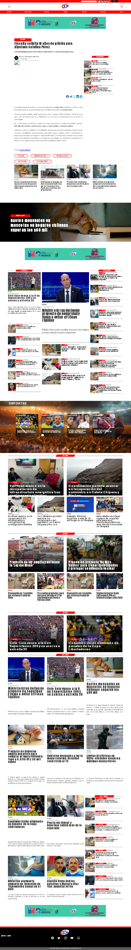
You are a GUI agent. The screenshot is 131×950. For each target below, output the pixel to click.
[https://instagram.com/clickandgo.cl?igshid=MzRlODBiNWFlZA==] (65, 939)
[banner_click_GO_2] (65, 28)
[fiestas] (88, 89)
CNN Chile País (25, 150)
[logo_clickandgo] (65, 9)
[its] (94, 314)
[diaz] (94, 326)
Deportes (21, 415)
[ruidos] (88, 72)
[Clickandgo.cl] (9, 7)
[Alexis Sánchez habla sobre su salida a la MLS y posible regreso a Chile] (12, 375)
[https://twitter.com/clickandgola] (58, 939)
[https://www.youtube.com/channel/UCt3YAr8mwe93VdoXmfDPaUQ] (71, 939)
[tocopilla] (88, 81)
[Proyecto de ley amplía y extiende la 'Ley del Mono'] (88, 64)
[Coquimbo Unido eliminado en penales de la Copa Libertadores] (94, 289)
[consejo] (12, 387)
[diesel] (94, 301)
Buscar (114, 1)
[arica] (94, 276)
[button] (21, 156)
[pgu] (12, 364)
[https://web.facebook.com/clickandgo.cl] (52, 939)
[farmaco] (94, 339)
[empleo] (12, 340)
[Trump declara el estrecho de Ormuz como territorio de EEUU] (12, 352)
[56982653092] (78, 939)
